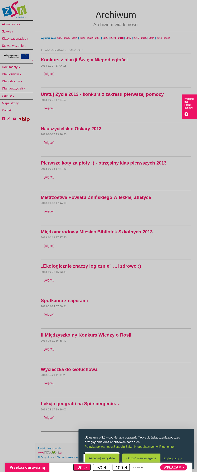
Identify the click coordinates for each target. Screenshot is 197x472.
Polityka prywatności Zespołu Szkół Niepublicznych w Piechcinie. (129, 446)
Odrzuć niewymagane (141, 458)
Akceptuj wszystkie (102, 458)
